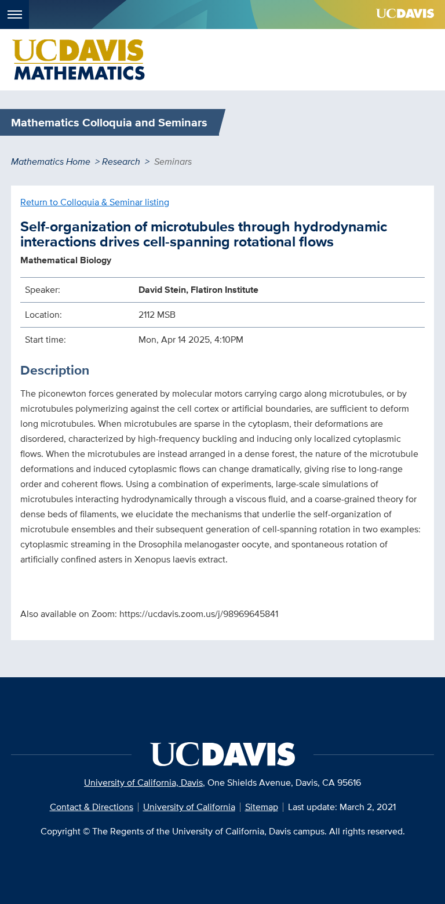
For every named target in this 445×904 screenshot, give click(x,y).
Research (121, 161)
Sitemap (261, 807)
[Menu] (14, 14)
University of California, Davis (143, 782)
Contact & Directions (91, 807)
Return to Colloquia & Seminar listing (94, 202)
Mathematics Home (50, 161)
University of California (189, 807)
